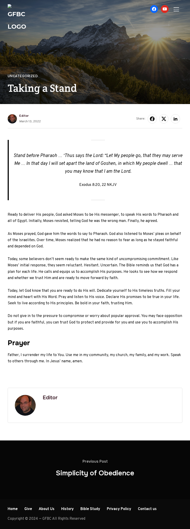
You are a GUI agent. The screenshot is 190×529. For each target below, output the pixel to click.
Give (28, 509)
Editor (24, 116)
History (67, 509)
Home (13, 509)
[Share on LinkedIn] (175, 118)
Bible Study (90, 509)
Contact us (147, 509)
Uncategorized (23, 76)
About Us (46, 509)
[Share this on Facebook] (152, 118)
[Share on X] (163, 118)
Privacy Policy (119, 509)
